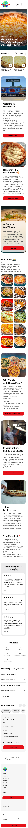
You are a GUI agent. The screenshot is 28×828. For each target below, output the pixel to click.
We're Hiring (5, 778)
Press (4, 792)
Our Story (5, 785)
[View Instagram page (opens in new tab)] (3, 814)
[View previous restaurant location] (20, 705)
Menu (19, 4)
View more (6, 586)
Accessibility (5, 806)
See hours (21, 743)
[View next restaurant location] (24, 705)
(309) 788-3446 (7, 733)
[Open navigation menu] (23, 4)
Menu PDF (5, 783)
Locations (5, 780)
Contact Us (5, 790)
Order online (13, 747)
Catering (5, 776)
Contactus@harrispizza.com (10, 737)
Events (4, 787)
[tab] (6, 711)
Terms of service (7, 804)
